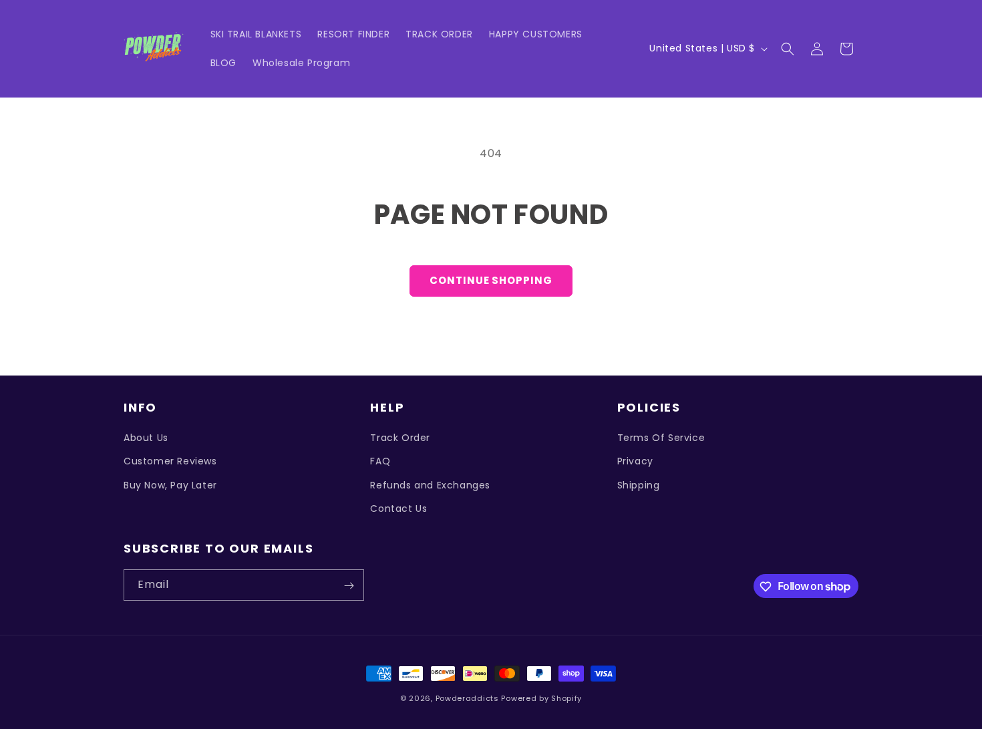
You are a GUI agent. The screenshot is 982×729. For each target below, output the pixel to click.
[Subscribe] (348, 585)
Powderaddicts (467, 698)
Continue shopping (491, 280)
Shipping (638, 485)
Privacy (635, 461)
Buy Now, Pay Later (170, 485)
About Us (146, 437)
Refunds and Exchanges (430, 485)
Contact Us (398, 508)
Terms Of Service (661, 437)
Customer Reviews (170, 461)
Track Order (400, 437)
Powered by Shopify (541, 698)
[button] (787, 48)
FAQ (380, 461)
